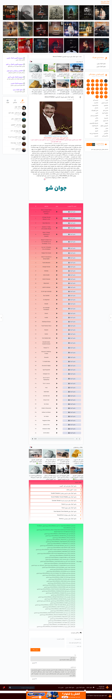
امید (106, 108)
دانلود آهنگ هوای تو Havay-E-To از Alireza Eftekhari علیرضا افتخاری (61, 620)
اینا (106, 100)
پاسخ (33, 663)
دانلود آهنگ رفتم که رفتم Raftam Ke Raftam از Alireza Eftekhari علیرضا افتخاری (58, 575)
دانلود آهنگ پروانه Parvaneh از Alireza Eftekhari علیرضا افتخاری (62, 555)
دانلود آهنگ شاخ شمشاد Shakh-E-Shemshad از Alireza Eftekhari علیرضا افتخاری (59, 585)
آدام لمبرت (94, 105)
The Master (39, 526)
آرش (96, 121)
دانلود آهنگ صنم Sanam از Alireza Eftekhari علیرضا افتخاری (63, 595)
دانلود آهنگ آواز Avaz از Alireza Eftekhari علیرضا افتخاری (64, 537)
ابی (96, 113)
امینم (96, 136)
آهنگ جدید (78, 140)
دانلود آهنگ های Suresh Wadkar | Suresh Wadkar (63, 497)
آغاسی (105, 133)
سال (88, 144)
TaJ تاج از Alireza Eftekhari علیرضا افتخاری (51, 526)
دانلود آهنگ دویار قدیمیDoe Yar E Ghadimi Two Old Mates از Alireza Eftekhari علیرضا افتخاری (55, 573)
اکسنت (95, 103)
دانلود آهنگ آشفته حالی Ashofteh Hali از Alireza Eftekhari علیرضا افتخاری (60, 536)
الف (106, 81)
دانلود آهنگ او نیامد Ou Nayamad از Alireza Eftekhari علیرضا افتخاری (61, 543)
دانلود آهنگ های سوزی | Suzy (69, 508)
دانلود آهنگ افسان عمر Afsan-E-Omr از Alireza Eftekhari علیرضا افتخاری (61, 539)
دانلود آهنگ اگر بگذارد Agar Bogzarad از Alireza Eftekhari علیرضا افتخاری (60, 541)
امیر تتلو (105, 110)
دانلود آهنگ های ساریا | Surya (68, 504)
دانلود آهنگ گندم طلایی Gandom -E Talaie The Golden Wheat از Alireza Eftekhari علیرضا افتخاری (55, 605)
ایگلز (96, 128)
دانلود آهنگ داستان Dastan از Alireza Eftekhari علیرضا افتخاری (62, 569)
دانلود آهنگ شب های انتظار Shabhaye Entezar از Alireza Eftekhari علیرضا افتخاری (58, 591)
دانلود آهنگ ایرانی (101, 64)
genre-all (73, 526)
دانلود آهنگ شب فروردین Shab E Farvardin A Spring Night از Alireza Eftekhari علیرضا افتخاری (56, 589)
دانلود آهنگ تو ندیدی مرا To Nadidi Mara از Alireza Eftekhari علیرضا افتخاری (60, 565)
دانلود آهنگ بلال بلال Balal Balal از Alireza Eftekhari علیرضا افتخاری (61, 551)
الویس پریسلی (94, 115)
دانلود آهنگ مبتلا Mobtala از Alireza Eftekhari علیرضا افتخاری (62, 611)
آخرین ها (22, 102)
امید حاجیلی (104, 103)
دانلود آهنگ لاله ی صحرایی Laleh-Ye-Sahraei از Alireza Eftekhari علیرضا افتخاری (59, 607)
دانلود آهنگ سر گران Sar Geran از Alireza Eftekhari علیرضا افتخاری (62, 579)
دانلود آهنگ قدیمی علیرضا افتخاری (43, 601)
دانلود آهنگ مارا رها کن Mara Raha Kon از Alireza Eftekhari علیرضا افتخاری (60, 609)
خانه (80, 57)
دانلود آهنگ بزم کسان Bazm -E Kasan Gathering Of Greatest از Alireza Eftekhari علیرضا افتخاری (55, 549)
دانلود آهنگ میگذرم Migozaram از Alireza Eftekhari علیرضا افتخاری (61, 617)
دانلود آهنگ (72, 212)
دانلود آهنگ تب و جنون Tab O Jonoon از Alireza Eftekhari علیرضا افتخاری (60, 559)
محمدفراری (73, 667)
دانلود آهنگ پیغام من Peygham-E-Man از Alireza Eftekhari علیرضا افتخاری (60, 557)
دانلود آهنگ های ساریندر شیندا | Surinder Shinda (64, 501)
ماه (90, 144)
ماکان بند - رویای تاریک (16, 143)
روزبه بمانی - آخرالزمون (16, 125)
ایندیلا (105, 118)
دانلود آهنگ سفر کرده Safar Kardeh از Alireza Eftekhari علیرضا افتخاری (60, 581)
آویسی (105, 131)
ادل (106, 128)
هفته (93, 144)
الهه (106, 123)
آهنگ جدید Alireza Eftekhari (69, 528)
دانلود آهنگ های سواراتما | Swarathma (66, 515)
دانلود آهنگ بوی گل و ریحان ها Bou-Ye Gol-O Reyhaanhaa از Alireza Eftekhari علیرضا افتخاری (56, 553)
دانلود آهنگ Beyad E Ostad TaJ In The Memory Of (64, 532)
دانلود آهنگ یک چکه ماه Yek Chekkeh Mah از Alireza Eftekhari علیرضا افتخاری (59, 624)
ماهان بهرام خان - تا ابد (16, 131)
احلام (96, 108)
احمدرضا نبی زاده (93, 133)
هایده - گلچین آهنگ (71, 490)
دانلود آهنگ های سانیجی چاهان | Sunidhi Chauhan (63, 493)
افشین (105, 105)
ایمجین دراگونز (104, 126)
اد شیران (105, 121)
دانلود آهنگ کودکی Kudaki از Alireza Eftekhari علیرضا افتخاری (62, 603)
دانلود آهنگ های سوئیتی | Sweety (67, 519)
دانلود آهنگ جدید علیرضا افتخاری (37, 565)
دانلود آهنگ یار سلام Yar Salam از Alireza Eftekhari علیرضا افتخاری (61, 622)
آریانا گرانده (94, 126)
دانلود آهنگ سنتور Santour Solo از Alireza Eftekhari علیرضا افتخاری (61, 583)
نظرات (7, 102)
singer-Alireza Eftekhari (66, 526)
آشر (96, 118)
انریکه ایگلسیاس (93, 123)
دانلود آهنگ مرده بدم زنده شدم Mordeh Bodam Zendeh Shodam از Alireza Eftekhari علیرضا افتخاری (54, 613)
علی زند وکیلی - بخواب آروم (15, 113)
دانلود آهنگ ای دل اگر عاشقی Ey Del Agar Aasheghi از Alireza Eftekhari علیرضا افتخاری (57, 545)
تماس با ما (61, 687)
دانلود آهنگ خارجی (101, 67)
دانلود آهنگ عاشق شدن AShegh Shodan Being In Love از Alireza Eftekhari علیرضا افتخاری (56, 597)
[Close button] (85, 690)
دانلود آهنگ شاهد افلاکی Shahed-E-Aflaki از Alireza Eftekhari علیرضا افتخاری (59, 587)
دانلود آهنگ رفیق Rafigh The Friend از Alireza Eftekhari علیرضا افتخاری (60, 577)
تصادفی (15, 102)
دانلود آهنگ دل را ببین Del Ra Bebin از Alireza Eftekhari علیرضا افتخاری (61, 571)
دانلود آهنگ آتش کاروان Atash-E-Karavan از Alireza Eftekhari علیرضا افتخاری (59, 534)
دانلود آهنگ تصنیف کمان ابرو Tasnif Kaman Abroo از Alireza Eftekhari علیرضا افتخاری (57, 561)
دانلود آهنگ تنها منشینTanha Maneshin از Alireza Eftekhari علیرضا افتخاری (59, 563)
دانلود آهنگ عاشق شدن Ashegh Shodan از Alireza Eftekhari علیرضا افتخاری (60, 599)
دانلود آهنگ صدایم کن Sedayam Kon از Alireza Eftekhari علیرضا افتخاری (60, 593)
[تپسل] (27, 690)
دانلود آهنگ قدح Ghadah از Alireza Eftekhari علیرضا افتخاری (63, 601)
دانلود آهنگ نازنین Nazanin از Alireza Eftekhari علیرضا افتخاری (62, 618)
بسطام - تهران (18, 107)
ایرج (96, 131)
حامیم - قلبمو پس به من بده (14, 137)
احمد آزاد (95, 100)
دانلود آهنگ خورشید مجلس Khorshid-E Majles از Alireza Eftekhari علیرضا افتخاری (58, 567)
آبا (106, 115)
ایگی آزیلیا (104, 113)
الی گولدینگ (94, 110)
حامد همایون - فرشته (16, 149)
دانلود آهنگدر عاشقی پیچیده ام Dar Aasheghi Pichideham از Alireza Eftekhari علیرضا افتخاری (56, 626)
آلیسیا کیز (104, 136)
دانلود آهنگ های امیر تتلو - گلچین (68, 486)
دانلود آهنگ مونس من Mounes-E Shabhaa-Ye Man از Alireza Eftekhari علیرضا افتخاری (57, 615)
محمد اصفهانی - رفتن (16, 119)
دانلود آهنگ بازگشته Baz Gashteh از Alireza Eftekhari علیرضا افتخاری (61, 547)
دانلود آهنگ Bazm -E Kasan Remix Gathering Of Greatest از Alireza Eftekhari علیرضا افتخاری (56, 530)
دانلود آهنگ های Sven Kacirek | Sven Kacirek (65, 511)
